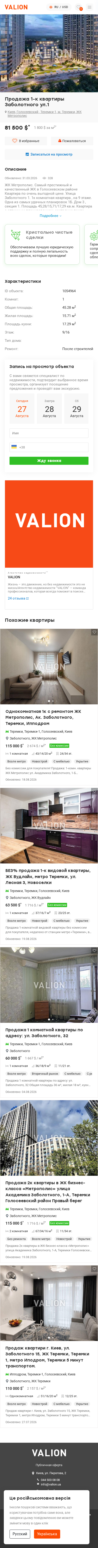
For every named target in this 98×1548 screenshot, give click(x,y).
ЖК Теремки (40, 1381)
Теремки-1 (32, 731)
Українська (47, 1534)
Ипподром (18, 1374)
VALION (14, 577)
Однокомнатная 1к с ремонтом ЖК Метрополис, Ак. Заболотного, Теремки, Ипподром (43, 717)
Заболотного (20, 738)
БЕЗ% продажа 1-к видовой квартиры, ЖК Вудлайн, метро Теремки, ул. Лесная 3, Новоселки (48, 876)
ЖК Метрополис (44, 738)
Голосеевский (52, 731)
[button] (91, 668)
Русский (20, 1534)
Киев (68, 731)
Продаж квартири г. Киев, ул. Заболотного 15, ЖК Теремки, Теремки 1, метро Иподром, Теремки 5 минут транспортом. (47, 1357)
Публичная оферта (49, 1465)
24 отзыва (16, 598)
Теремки (16, 731)
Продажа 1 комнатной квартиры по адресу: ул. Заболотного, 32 (44, 1033)
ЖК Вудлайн (41, 898)
